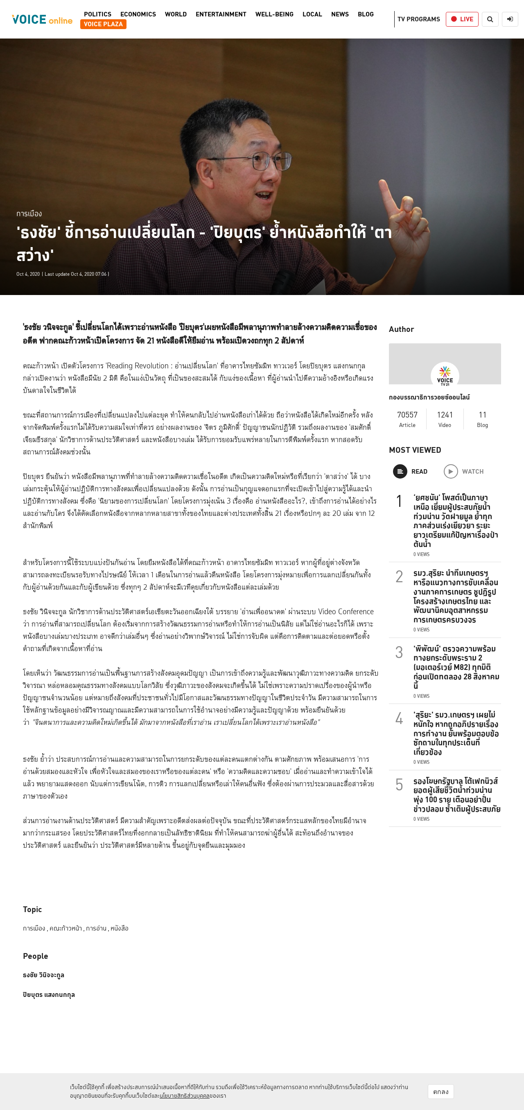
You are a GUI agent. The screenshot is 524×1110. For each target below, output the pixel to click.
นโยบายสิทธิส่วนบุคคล (185, 1095)
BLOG (366, 14)
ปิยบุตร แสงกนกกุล (49, 995)
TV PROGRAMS (419, 19)
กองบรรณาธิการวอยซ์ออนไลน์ (429, 397)
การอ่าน (97, 928)
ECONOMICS (138, 14)
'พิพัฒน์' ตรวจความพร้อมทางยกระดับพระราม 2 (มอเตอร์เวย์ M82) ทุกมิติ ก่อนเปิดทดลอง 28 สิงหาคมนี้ (456, 667)
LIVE (466, 19)
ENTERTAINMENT (221, 14)
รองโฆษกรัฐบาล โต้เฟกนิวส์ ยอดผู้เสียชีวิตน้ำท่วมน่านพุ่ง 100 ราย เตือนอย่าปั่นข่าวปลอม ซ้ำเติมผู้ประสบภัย (457, 795)
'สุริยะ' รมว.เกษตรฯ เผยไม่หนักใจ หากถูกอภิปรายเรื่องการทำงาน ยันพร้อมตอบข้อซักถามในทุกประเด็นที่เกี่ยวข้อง (456, 733)
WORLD (176, 14)
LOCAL (312, 14)
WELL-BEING (274, 14)
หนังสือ (120, 928)
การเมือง (29, 213)
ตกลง (441, 1091)
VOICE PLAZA (103, 24)
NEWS (340, 14)
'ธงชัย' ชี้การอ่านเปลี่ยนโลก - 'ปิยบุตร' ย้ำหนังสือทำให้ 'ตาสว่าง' (204, 243)
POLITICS (97, 14)
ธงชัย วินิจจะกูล (43, 975)
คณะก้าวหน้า (67, 928)
